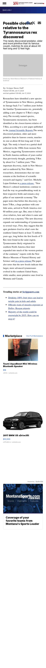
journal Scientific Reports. (20, 130)
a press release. (26, 183)
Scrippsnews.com (30, 291)
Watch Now (38, 3)
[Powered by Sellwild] (39, 481)
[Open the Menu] (4, 3)
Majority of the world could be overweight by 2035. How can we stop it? (23, 315)
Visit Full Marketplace (34, 336)
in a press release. (23, 260)
